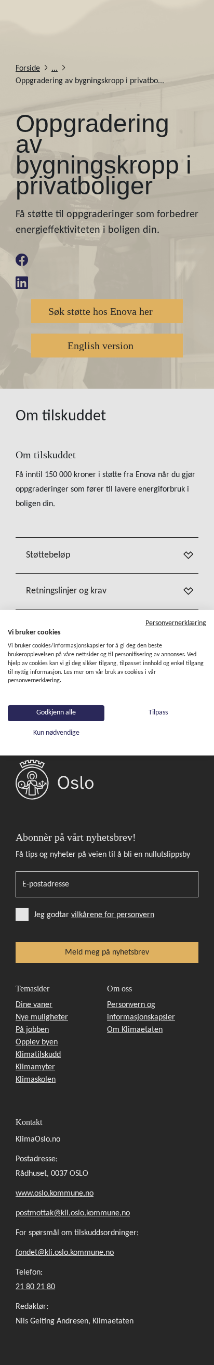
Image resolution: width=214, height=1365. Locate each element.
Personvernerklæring (175, 622)
